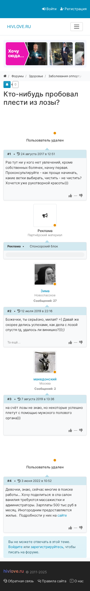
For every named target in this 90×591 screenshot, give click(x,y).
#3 (9, 399)
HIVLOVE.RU (19, 26)
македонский (45, 379)
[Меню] (76, 26)
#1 (9, 154)
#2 (9, 311)
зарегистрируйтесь (47, 547)
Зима (45, 291)
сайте (62, 515)
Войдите (15, 547)
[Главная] (4, 76)
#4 (9, 481)
